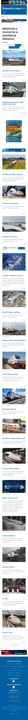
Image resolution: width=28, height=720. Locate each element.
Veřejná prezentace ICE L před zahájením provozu (12, 103)
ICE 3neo (5, 599)
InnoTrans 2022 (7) (8, 567)
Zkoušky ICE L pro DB (9, 237)
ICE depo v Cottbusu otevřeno (12, 275)
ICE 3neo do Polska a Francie (12, 174)
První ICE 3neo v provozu (11, 469)
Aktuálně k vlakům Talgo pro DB (13, 438)
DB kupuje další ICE (9, 409)
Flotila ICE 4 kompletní (10, 203)
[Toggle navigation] (4, 12)
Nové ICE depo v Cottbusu (11, 312)
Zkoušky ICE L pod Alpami (11, 71)
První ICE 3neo (7, 632)
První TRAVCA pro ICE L (10, 374)
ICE (18, 45)
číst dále (24, 80)
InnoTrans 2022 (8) (8, 536)
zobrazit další (14, 645)
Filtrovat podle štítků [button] (14, 47)
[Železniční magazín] (14, 8)
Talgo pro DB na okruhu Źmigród (13, 340)
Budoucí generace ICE (9, 498)
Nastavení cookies (14, 713)
